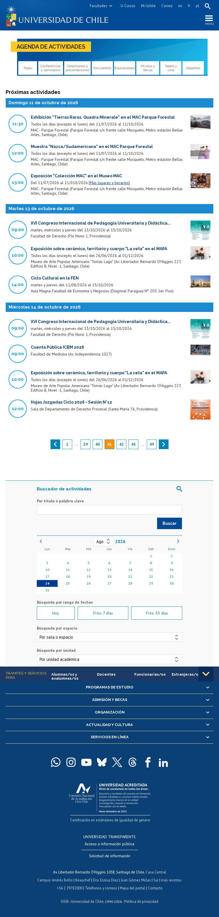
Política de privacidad (141, 901)
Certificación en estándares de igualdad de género (110, 820)
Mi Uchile (148, 5)
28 (130, 583)
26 (89, 583)
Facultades (98, 5)
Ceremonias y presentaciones (77, 68)
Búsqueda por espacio (57, 628)
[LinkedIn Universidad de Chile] (163, 762)
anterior (55, 444)
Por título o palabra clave (60, 500)
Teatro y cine (171, 68)
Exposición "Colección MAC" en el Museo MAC (76, 176)
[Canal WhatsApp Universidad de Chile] (55, 762)
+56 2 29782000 (69, 888)
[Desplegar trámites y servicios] (205, 674)
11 (68, 570)
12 (89, 570)
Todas (27, 68)
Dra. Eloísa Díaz (105, 880)
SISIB (65, 901)
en (180, 5)
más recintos (171, 880)
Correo (167, 5)
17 (47, 576)
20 (109, 576)
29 (151, 583)
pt (197, 5)
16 (172, 570)
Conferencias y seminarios (50, 68)
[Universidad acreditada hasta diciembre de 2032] (109, 796)
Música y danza (148, 68)
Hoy (55, 613)
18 (68, 576)
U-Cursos (128, 5)
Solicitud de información (109, 855)
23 (172, 576)
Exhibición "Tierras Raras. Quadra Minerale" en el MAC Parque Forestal (103, 117)
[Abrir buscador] (207, 6)
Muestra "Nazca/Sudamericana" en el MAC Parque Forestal (92, 146)
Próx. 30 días (157, 613)
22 (151, 576)
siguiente (164, 444)
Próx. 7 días (103, 613)
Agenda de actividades (51, 46)
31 (47, 590)
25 (68, 583)
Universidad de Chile (87, 901)
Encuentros (102, 68)
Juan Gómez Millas (136, 880)
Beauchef (82, 880)
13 (109, 570)
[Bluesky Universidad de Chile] (102, 762)
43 (133, 444)
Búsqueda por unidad (56, 650)
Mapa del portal (132, 888)
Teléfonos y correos (101, 888)
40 (97, 444)
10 (47, 570)
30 (172, 583)
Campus (43, 880)
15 (151, 570)
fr (189, 5)
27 (109, 583)
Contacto (155, 888)
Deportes (193, 68)
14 (130, 570)
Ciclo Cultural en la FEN (55, 278)
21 (130, 576)
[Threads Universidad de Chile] (132, 762)
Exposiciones (125, 68)
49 (151, 444)
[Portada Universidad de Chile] (58, 15)
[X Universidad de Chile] (117, 762)
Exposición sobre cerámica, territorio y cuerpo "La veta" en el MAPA (99, 248)
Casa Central (156, 872)
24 (47, 583)
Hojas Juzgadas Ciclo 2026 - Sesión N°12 (71, 402)
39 (85, 444)
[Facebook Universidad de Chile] (148, 762)
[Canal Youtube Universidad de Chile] (86, 762)
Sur (156, 880)
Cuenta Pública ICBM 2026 (57, 347)
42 (121, 444)
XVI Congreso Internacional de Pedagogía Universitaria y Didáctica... (101, 223)
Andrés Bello (62, 880)
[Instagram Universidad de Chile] (71, 762)
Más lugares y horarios (109, 182)
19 (89, 576)
